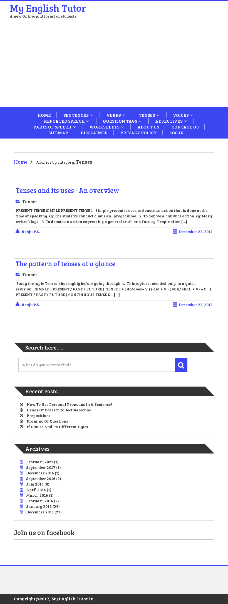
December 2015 (40, 512)
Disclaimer (94, 132)
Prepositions (39, 415)
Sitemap (58, 132)
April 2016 (36, 489)
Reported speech (64, 121)
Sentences (75, 115)
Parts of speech (52, 127)
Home (44, 115)
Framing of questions (47, 421)
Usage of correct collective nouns (59, 410)
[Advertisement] (114, 65)
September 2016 (40, 478)
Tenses (147, 115)
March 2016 (37, 495)
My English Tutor (48, 7)
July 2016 (35, 484)
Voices (181, 115)
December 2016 (40, 473)
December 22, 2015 (195, 231)
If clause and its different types (57, 426)
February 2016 (39, 500)
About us (148, 127)
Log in (176, 132)
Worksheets (104, 127)
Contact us (185, 127)
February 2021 (39, 461)
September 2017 (40, 467)
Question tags (120, 121)
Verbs (113, 115)
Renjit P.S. (31, 231)
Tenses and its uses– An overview (67, 190)
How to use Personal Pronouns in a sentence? (70, 404)
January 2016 (39, 506)
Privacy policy (138, 132)
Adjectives (168, 121)
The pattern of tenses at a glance (65, 263)
